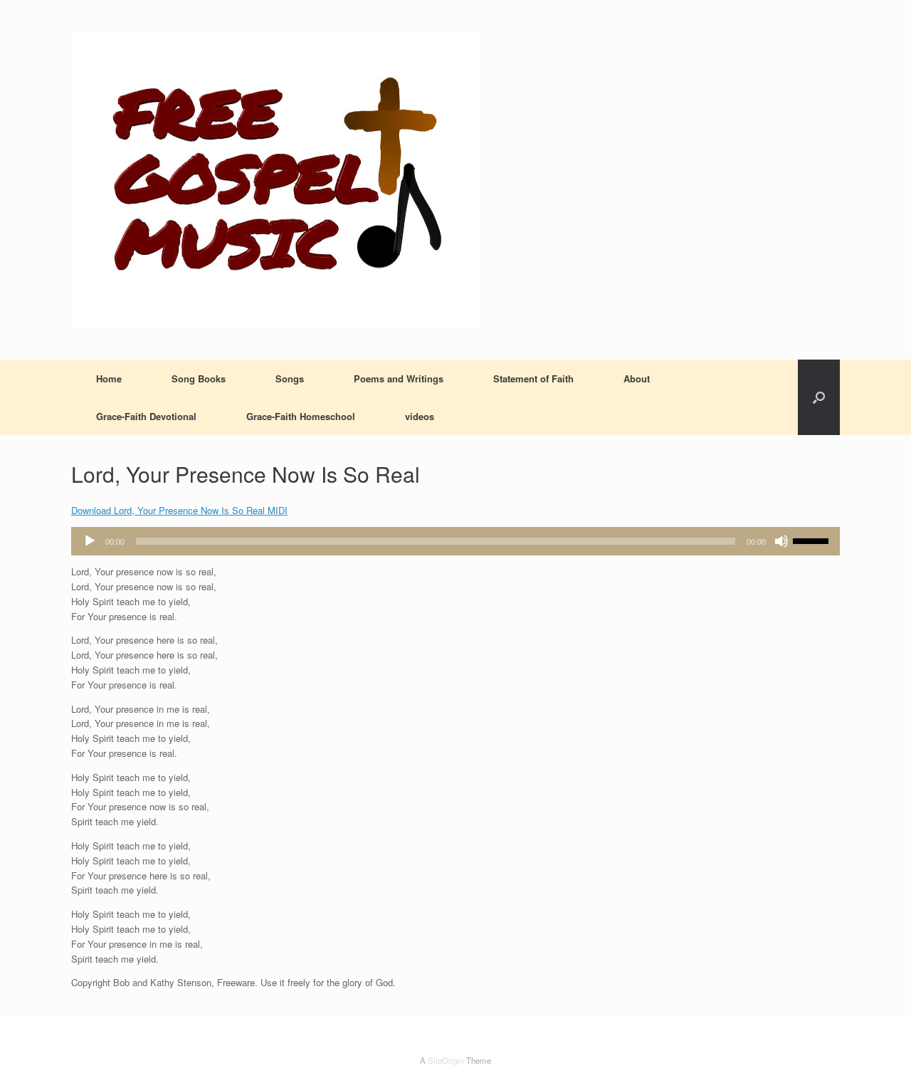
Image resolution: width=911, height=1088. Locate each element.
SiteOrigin (446, 1060)
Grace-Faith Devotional (146, 416)
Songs (289, 378)
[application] (455, 541)
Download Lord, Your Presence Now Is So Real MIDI (179, 510)
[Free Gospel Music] (275, 180)
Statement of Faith (533, 378)
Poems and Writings (398, 378)
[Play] (90, 541)
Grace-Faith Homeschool (300, 416)
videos (419, 416)
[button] (819, 397)
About (636, 378)
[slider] (813, 540)
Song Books (199, 378)
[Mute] (781, 541)
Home (109, 378)
